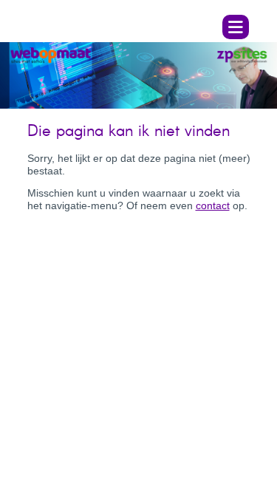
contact (213, 205)
